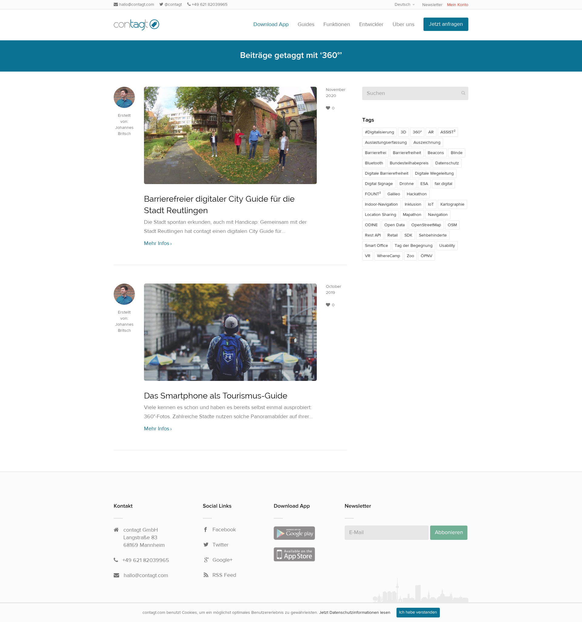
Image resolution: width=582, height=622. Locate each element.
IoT (431, 204)
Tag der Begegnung (414, 245)
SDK (408, 235)
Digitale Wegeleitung (434, 173)
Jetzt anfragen (446, 24)
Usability (447, 245)
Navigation (438, 214)
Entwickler (371, 24)
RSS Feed (224, 575)
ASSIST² (447, 132)
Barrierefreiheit (407, 153)
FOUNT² (373, 194)
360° (417, 132)
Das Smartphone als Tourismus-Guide (215, 395)
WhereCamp (388, 256)
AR (431, 132)
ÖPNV (426, 256)
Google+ (222, 560)
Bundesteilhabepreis (409, 163)
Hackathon (417, 194)
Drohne (407, 184)
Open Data (394, 225)
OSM (452, 225)
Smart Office (376, 245)
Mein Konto (457, 5)
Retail (392, 235)
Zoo (410, 256)
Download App (271, 24)
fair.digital (443, 184)
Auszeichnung (426, 142)
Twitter (220, 545)
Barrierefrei (375, 153)
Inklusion (413, 204)
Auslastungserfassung (386, 142)
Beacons (436, 153)
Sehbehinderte (433, 235)
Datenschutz (447, 163)
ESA (424, 184)
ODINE (371, 225)
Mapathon (412, 214)
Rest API (373, 235)
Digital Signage (379, 184)
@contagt (172, 4)
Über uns (403, 24)
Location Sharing (380, 214)
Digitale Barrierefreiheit (386, 173)
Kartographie (452, 204)
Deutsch (402, 4)
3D (403, 132)
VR (367, 256)
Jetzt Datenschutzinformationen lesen (354, 612)
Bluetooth (374, 163)
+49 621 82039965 (209, 4)
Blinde (457, 153)
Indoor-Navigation (381, 204)
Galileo (393, 194)
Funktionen (336, 24)
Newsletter (432, 5)
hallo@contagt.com (136, 4)
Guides (306, 24)
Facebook (224, 529)
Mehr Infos (156, 243)
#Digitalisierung (379, 132)
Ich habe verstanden (418, 612)
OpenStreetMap (426, 225)
